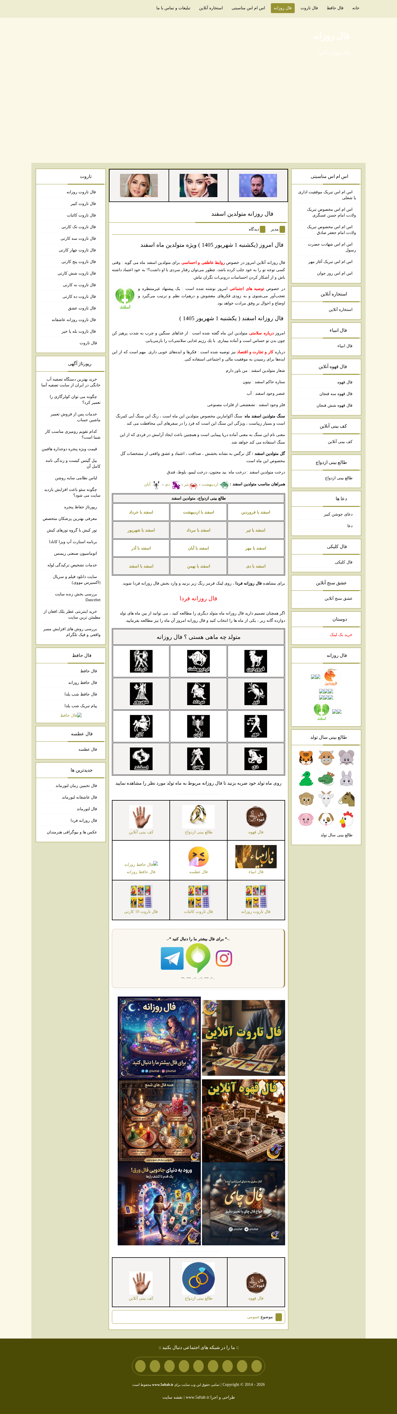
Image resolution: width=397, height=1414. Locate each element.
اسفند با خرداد (141, 512)
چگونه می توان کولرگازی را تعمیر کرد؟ (75, 400)
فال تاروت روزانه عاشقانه (74, 320)
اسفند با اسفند (141, 566)
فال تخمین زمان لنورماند (76, 785)
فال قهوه (345, 382)
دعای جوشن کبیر (338, 514)
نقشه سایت (172, 1397)
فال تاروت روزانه (82, 192)
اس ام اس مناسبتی (248, 8)
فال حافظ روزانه (82, 682)
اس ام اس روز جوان (335, 273)
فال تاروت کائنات (82, 215)
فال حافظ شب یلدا (81, 694)
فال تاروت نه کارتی (80, 285)
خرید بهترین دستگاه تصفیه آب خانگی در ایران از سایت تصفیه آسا (71, 382)
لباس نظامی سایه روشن (76, 478)
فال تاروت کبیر (84, 203)
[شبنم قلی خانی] (139, 185)
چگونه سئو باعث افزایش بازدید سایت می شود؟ (72, 492)
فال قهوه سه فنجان (336, 394)
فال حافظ (335, 8)
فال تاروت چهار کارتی (78, 250)
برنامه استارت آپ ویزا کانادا (73, 542)
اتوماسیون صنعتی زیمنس (75, 553)
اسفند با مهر (255, 548)
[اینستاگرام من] (213, 1366)
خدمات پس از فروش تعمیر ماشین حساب (76, 417)
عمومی (253, 1317)
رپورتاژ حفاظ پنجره (80, 507)
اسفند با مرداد (198, 530)
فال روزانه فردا (84, 820)
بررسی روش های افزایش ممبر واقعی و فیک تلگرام (72, 632)
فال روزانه (283, 8)
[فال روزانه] (159, 1037)
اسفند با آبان (198, 548)
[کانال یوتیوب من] (155, 1366)
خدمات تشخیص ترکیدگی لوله (72, 565)
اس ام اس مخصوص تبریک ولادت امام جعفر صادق (331, 230)
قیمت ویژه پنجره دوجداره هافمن (69, 449)
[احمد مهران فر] (258, 185)
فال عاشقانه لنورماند (79, 797)
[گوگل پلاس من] (169, 1366)
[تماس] (198, 1366)
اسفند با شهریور (141, 530)
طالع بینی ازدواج (339, 478)
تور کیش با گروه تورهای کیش (72, 530)
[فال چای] (243, 1204)
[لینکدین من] (140, 1366)
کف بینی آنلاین (340, 441)
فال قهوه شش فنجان (334, 405)
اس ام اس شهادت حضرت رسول (332, 247)
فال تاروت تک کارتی (79, 227)
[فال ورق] (159, 1204)
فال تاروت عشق (82, 308)
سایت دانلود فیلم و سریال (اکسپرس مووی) (77, 579)
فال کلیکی (344, 562)
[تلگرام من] (242, 1366)
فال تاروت (309, 8)
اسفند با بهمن (198, 566)
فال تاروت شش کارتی (77, 273)
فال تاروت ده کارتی (79, 296)
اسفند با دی (256, 566)
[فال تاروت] (243, 1037)
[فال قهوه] (243, 1120)
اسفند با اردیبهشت (198, 512)
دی (168, 484)
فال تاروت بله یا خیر (79, 331)
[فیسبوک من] (227, 1366)
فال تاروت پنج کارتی (79, 262)
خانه (356, 8)
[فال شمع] (159, 1120)
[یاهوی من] (256, 1366)
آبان (148, 484)
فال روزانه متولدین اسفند (242, 213)
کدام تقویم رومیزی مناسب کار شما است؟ (73, 434)
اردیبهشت (210, 484)
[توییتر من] (184, 1366)
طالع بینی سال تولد (337, 835)
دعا (350, 526)
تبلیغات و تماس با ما (173, 8)
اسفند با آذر (141, 548)
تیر (186, 484)
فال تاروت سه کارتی (78, 238)
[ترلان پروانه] (198, 185)
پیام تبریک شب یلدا (81, 706)
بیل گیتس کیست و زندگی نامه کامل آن (73, 463)
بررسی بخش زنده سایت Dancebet (78, 597)
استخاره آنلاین (211, 8)
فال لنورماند (87, 809)
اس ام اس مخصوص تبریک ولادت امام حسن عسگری (331, 212)
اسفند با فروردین (255, 512)
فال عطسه (87, 749)
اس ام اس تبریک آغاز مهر (330, 262)
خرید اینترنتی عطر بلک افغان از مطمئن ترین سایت (72, 614)
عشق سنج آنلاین (339, 598)
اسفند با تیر (255, 530)
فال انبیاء (345, 346)
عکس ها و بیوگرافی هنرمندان (72, 832)
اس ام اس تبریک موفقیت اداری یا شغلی (327, 195)
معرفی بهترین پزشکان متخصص (70, 518)
